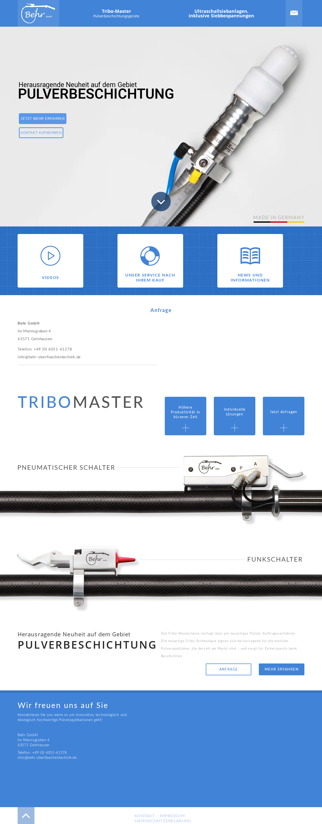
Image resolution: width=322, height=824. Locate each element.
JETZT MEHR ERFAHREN (43, 119)
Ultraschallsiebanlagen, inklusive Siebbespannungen (221, 13)
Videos (50, 278)
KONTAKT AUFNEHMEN (41, 133)
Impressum (172, 816)
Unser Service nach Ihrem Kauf (150, 277)
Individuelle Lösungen (235, 412)
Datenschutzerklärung (163, 821)
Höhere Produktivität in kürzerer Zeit (185, 412)
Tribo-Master (116, 13)
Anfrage (228, 669)
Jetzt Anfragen (283, 412)
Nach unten (161, 201)
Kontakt (294, 13)
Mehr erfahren (282, 669)
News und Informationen (250, 277)
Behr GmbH (38, 13)
